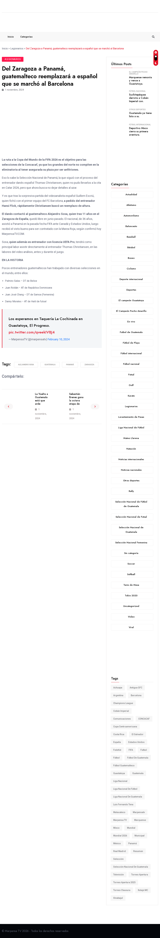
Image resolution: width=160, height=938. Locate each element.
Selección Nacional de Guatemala (130, 867)
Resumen (138, 851)
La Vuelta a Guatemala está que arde (41, 398)
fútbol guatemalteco (124, 765)
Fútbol (116, 757)
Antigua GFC (136, 687)
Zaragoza (89, 365)
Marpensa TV (120, 820)
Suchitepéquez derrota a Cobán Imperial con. (138, 98)
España (117, 742)
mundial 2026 (120, 835)
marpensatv (139, 812)
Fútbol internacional (140, 125)
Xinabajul (118, 898)
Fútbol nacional (137, 91)
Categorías (26, 36)
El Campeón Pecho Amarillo (138, 73)
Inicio (11, 36)
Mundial (131, 828)
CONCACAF (144, 719)
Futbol (143, 750)
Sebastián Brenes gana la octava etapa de (76, 398)
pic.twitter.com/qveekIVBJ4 (32, 332)
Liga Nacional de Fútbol (125, 789)
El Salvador (137, 734)
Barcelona (136, 695)
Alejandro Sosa (26, 365)
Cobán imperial (121, 711)
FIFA (131, 750)
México (117, 843)
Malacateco (119, 812)
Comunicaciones (122, 719)
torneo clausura (121, 890)
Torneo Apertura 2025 (124, 882)
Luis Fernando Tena (123, 804)
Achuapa (117, 687)
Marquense (140, 820)
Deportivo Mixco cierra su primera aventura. (138, 131)
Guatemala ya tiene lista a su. (140, 114)
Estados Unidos (136, 742)
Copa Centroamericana (125, 726)
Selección (118, 859)
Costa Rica (118, 734)
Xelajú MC (143, 890)
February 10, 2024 (59, 339)
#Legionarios (13, 59)
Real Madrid (119, 851)
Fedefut (117, 750)
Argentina (118, 695)
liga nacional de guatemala (127, 796)
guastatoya (119, 773)
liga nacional (120, 781)
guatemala (50, 365)
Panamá (70, 365)
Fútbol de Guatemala (137, 757)
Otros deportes (137, 109)
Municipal (140, 835)
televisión (118, 874)
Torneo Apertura (139, 874)
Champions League (123, 703)
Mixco (116, 828)
